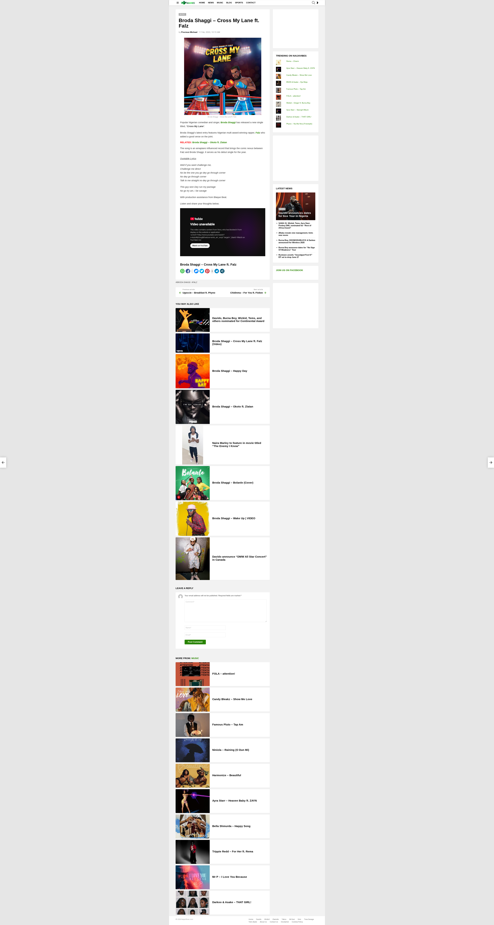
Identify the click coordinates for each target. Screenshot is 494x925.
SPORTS (239, 3)
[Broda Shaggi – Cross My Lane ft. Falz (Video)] (193, 343)
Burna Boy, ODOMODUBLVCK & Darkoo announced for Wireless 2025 (297, 241)
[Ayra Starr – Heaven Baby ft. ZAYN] (193, 801)
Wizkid (267, 919)
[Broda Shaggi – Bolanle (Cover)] (193, 483)
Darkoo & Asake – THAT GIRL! (231, 902)
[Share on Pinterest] (207, 271)
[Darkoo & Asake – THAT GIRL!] (193, 903)
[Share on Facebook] (188, 271)
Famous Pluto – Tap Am (227, 724)
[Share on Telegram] (216, 271)
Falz (195, 282)
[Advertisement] (295, 28)
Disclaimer (285, 922)
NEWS (211, 3)
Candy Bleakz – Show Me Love (232, 699)
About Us (263, 922)
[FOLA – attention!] (193, 674)
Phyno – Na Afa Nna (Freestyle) (299, 124)
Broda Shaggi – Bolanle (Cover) (232, 482)
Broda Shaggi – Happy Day (229, 370)
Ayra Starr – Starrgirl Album (297, 110)
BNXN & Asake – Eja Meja (296, 82)
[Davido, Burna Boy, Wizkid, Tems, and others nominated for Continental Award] (193, 320)
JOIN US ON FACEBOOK (289, 270)
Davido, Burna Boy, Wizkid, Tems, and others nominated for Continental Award (238, 320)
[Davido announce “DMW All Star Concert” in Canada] (193, 558)
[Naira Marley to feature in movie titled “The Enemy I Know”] (193, 444)
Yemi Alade (253, 922)
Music (195, 658)
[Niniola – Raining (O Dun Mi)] (193, 750)
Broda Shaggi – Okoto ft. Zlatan (209, 142)
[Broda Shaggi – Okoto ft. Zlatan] (193, 407)
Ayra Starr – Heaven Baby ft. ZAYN (234, 800)
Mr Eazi (292, 919)
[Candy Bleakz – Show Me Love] (193, 699)
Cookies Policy (297, 922)
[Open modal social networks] (222, 271)
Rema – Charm (292, 61)
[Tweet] (202, 271)
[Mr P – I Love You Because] (193, 877)
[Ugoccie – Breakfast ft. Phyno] (3, 462)
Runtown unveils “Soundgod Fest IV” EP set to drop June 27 (295, 256)
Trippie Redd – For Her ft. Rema (232, 851)
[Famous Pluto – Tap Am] (193, 725)
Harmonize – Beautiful (226, 775)
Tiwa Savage (309, 919)
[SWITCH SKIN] (317, 3)
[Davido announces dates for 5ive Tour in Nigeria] (295, 206)
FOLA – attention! (223, 673)
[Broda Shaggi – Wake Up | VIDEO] (193, 519)
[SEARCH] (313, 2)
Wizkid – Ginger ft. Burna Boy (298, 103)
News (282, 209)
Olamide (275, 919)
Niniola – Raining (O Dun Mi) (230, 749)
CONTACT (250, 3)
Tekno (284, 919)
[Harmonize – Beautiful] (193, 776)
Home (251, 919)
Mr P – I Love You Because (229, 876)
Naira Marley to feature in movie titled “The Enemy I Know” (236, 444)
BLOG (229, 3)
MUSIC (220, 3)
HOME (202, 3)
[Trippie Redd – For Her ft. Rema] (193, 852)
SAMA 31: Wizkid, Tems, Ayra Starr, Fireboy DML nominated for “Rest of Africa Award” (295, 225)
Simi (299, 919)
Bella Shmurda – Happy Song (231, 826)
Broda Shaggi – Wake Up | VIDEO (233, 518)
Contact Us (274, 922)
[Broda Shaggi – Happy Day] (193, 371)
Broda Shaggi (184, 282)
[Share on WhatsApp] (182, 271)
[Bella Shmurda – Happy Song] (193, 826)
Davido (258, 919)
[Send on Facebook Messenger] (196, 271)
